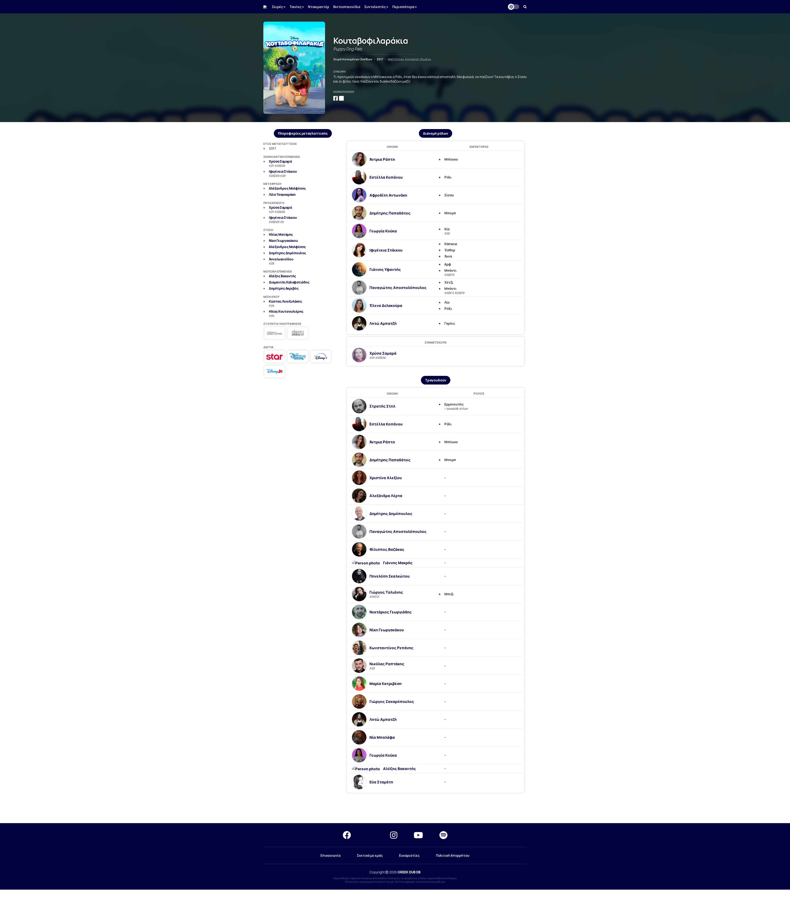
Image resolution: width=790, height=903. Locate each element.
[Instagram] (393, 835)
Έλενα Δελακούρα (385, 305)
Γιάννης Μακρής (397, 562)
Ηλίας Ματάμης (281, 234)
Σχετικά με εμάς (370, 855)
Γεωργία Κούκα (383, 230)
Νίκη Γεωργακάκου (283, 240)
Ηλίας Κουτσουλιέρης (286, 311)
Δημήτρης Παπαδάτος (389, 213)
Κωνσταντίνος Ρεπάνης (391, 647)
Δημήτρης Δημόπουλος (287, 253)
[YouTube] (418, 835)
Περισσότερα (403, 7)
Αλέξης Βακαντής (282, 276)
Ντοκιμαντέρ (318, 7)
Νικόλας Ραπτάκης (386, 663)
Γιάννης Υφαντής (385, 269)
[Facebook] (347, 835)
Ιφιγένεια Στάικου (283, 171)
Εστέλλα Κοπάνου (386, 177)
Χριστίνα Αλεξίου (385, 477)
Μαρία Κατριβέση (385, 683)
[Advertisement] (302, 413)
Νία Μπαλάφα (382, 737)
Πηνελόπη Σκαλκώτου (389, 576)
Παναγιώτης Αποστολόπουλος (397, 287)
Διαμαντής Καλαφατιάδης (289, 282)
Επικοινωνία (330, 855)
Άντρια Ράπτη (382, 159)
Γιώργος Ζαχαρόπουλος (391, 701)
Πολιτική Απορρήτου (452, 855)
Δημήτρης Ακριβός (284, 288)
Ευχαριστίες (409, 855)
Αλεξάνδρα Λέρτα (385, 495)
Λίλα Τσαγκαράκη (282, 194)
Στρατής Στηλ (382, 406)
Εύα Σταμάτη (381, 781)
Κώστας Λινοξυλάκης (285, 301)
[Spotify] (443, 835)
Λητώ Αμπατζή (383, 323)
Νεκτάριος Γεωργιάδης (390, 611)
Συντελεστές (375, 7)
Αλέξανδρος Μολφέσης (287, 188)
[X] (370, 835)
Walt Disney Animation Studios (409, 59)
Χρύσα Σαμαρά (280, 161)
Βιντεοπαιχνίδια (346, 7)
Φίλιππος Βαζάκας (386, 549)
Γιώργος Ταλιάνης (386, 592)
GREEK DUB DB (409, 872)
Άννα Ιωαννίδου (281, 259)
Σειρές (277, 7)
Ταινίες (295, 7)
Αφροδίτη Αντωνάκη (388, 195)
